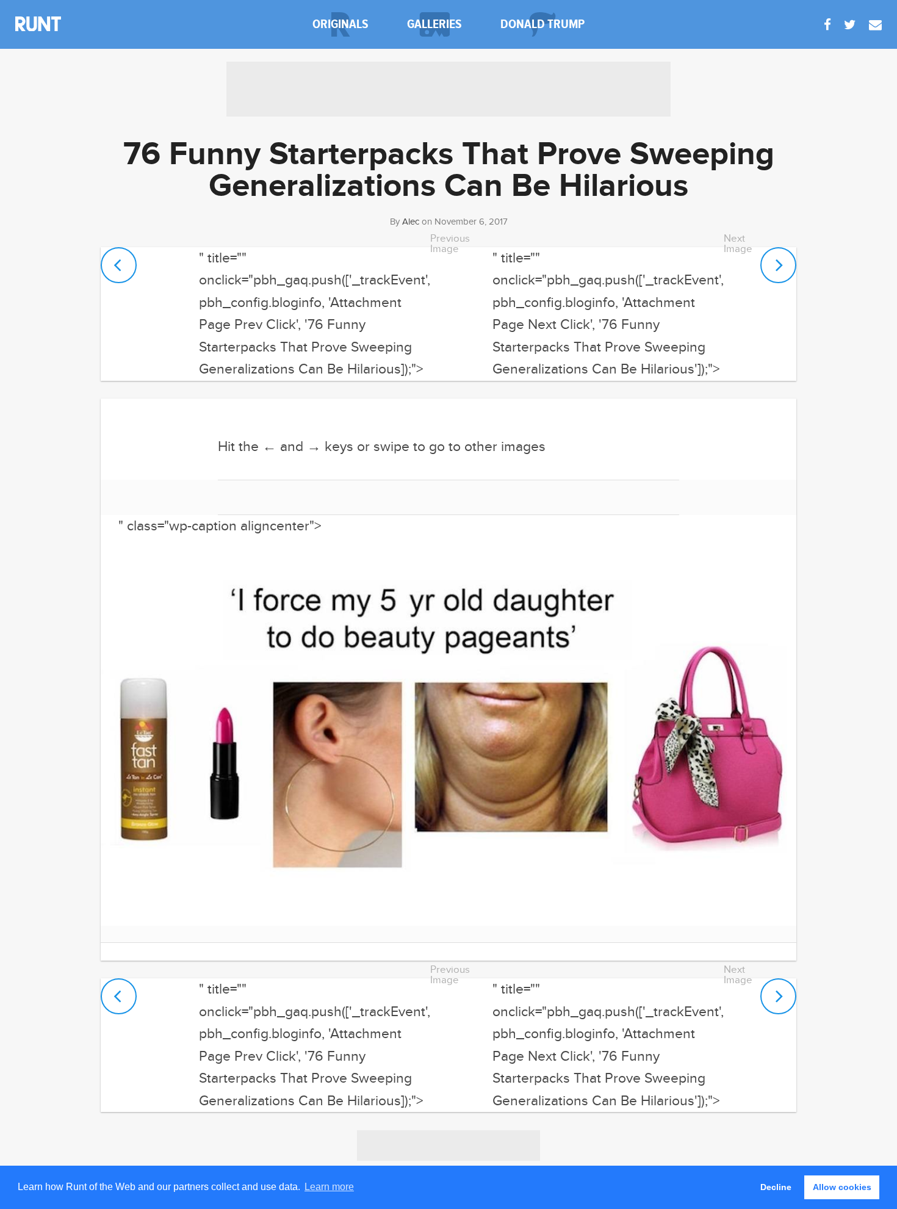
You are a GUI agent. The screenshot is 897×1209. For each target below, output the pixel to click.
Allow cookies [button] (842, 1187)
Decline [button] (775, 1187)
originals (340, 24)
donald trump (542, 24)
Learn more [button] (329, 1187)
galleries (434, 24)
